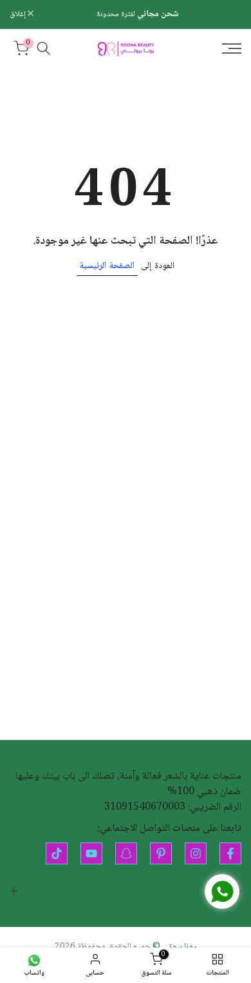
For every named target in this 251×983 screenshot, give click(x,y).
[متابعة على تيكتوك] (57, 853)
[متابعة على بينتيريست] (161, 853)
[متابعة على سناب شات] (126, 853)
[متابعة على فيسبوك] (230, 853)
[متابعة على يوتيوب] (91, 853)
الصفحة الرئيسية (107, 266)
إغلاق (19, 14)
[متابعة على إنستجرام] (196, 853)
